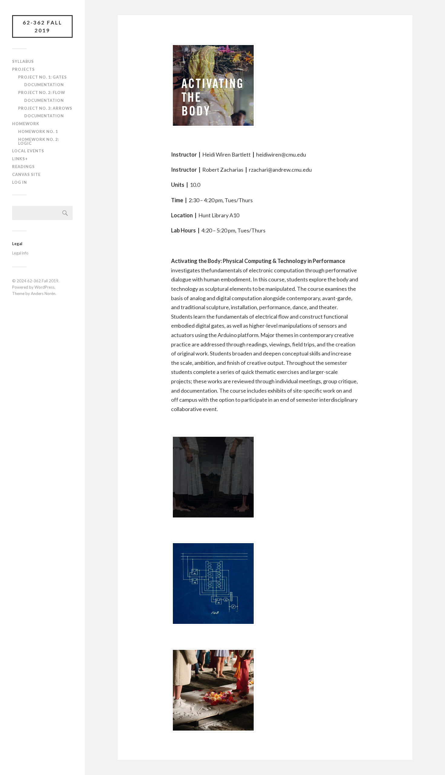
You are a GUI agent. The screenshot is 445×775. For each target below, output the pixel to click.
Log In (19, 182)
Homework (25, 123)
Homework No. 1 (38, 131)
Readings (23, 166)
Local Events (28, 150)
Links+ (20, 158)
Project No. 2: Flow (41, 92)
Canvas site (26, 174)
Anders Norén (43, 293)
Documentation (44, 84)
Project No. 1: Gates (42, 77)
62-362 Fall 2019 (42, 26)
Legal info (20, 253)
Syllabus (23, 61)
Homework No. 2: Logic (38, 141)
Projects (23, 69)
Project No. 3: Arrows (45, 108)
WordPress (44, 287)
